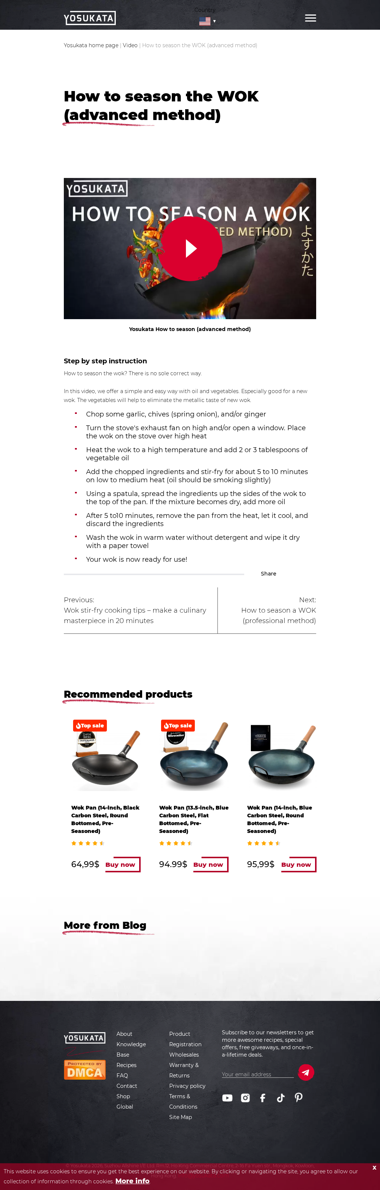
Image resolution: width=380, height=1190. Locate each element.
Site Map (180, 1117)
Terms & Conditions (183, 1101)
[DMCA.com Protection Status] (85, 1069)
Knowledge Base (131, 1049)
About (124, 1034)
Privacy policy (187, 1086)
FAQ (122, 1075)
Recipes (127, 1065)
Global (125, 1106)
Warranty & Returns (184, 1070)
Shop (123, 1096)
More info (132, 1181)
